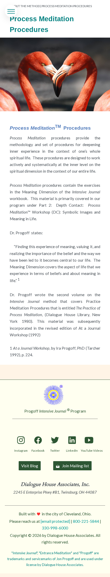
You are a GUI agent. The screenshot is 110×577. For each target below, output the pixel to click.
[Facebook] (38, 432)
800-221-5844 (86, 521)
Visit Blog (29, 465)
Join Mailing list (75, 465)
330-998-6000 (55, 528)
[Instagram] (21, 432)
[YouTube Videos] (89, 432)
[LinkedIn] (72, 432)
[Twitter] (55, 432)
